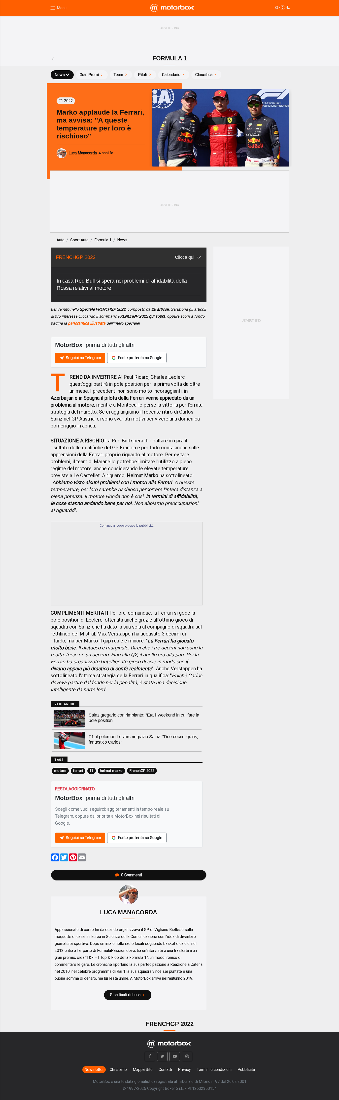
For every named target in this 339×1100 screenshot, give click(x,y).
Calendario (171, 74)
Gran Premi (89, 74)
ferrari (78, 770)
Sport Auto (79, 240)
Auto (61, 240)
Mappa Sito (143, 1069)
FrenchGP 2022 (142, 770)
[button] (150, 1056)
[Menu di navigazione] (58, 8)
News (60, 74)
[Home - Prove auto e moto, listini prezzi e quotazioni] (172, 8)
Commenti (131, 875)
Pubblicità (246, 1069)
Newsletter (94, 1069)
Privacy (184, 1069)
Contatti (165, 1069)
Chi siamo (118, 1069)
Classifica (203, 74)
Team (118, 74)
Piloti (142, 74)
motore (60, 770)
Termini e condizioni (214, 1069)
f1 (91, 770)
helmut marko (111, 770)
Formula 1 (102, 240)
